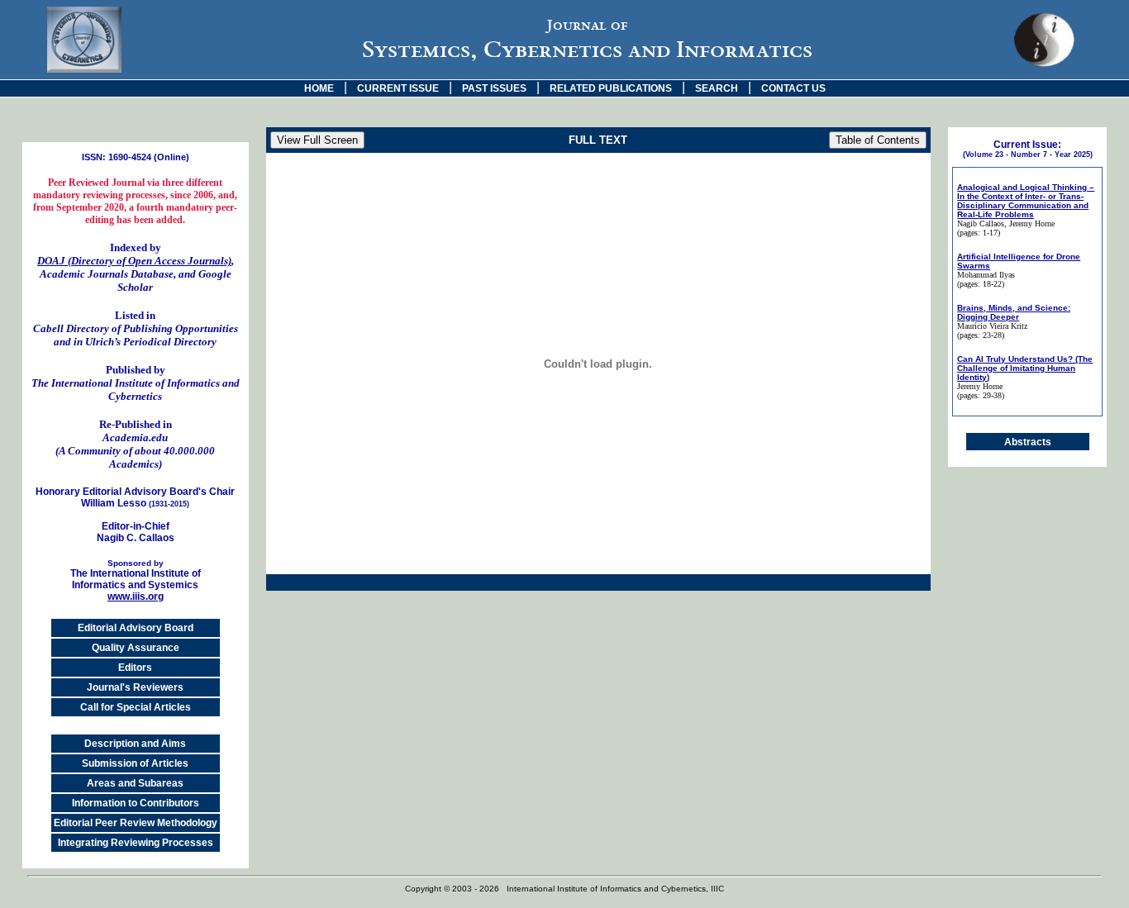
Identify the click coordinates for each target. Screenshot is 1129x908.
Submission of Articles (135, 763)
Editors (135, 667)
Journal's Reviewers (135, 687)
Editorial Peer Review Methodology (135, 823)
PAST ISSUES (494, 88)
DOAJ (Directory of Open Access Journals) (134, 260)
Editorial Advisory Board (135, 628)
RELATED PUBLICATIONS (611, 88)
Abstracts (1027, 442)
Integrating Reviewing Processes (135, 843)
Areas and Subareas (135, 783)
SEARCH (716, 88)
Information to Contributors (135, 803)
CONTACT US (793, 88)
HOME (319, 88)
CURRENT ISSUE (398, 88)
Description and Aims (135, 743)
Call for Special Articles (135, 707)
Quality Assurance (135, 648)
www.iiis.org (135, 596)
